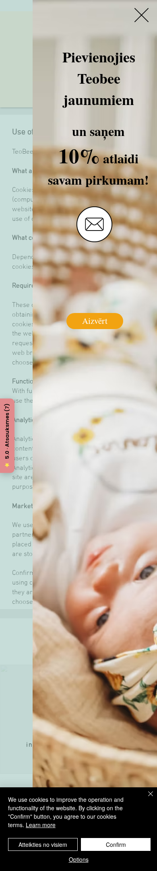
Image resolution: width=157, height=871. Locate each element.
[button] (141, 15)
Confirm (116, 844)
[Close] (145, 798)
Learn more (41, 825)
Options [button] (79, 859)
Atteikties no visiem (43, 844)
